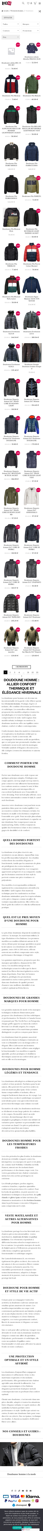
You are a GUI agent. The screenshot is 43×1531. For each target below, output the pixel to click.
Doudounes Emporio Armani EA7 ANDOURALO (31, 510)
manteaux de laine (20, 1237)
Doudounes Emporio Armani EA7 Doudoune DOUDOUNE (11, 438)
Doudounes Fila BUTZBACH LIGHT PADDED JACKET (31, 231)
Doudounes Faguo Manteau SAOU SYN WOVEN (31, 299)
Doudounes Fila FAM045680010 (11, 197)
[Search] (23, 3)
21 (28, 672)
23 (37, 672)
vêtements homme (12, 704)
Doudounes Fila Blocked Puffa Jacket (11, 298)
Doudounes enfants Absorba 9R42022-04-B (31, 58)
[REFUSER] (40, 1520)
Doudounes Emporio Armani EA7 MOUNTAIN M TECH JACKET (11, 473)
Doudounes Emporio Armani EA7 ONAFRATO (31, 581)
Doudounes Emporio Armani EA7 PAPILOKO (11, 616)
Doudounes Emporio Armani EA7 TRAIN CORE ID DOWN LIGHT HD (11, 511)
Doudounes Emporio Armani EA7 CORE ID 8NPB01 (31, 547)
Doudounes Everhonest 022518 (11, 333)
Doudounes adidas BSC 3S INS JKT (11, 64)
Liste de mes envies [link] (28, 3)
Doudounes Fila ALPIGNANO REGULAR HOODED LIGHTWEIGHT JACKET (11, 130)
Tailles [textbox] (5, 24)
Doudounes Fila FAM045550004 (32, 164)
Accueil (6, 11)
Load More (21, 667)
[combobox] (11, 24)
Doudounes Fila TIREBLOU (11, 265)
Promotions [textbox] (27, 31)
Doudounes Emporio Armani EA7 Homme (31, 400)
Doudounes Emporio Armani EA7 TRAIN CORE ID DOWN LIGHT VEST (32, 474)
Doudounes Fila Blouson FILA (11, 230)
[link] (34, 3)
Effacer (8, 17)
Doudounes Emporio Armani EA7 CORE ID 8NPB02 (11, 547)
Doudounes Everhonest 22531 (31, 333)
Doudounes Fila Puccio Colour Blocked (31, 265)
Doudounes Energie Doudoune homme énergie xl (31, 366)
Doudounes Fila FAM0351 (31, 196)
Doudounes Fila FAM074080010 (11, 164)
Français (27, 1529)
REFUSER (27, 1528)
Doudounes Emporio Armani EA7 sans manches (11, 650)
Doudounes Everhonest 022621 (11, 365)
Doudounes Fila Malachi (32, 96)
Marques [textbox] (26, 24)
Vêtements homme (16, 11)
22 (33, 672)
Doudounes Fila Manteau (11, 96)
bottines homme (34, 1200)
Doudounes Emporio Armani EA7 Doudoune (31, 616)
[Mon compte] (31, 3)
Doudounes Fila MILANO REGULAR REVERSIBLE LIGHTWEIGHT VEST (31, 128)
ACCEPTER (17, 1528)
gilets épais (15, 1197)
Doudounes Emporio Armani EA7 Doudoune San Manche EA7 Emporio (31, 650)
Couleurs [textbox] (6, 31)
